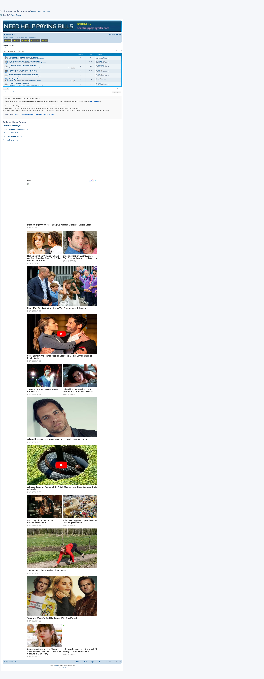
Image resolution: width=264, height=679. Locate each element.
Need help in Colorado (16, 79)
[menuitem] (14, 34)
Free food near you (10, 133)
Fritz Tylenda (101, 61)
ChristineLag (13, 58)
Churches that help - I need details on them (22, 65)
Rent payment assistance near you (16, 129)
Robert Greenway (14, 62)
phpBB (56, 665)
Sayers (12, 71)
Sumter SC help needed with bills (19, 83)
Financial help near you (12, 126)
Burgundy (12, 85)
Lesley (12, 80)
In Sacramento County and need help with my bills (25, 61)
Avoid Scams (16, 15)
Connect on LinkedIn (47, 114)
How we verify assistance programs (26, 114)
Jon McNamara (95, 101)
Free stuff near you (10, 140)
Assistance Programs (38, 58)
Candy (12, 76)
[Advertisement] (50, 6)
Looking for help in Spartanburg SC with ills (23, 70)
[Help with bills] (62, 26)
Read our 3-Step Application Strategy (40, 11)
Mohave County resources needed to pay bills (23, 57)
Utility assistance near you (13, 136)
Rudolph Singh (101, 65)
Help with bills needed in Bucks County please (23, 74)
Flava (99, 70)
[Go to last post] (104, 57)
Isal (98, 78)
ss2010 (12, 67)
